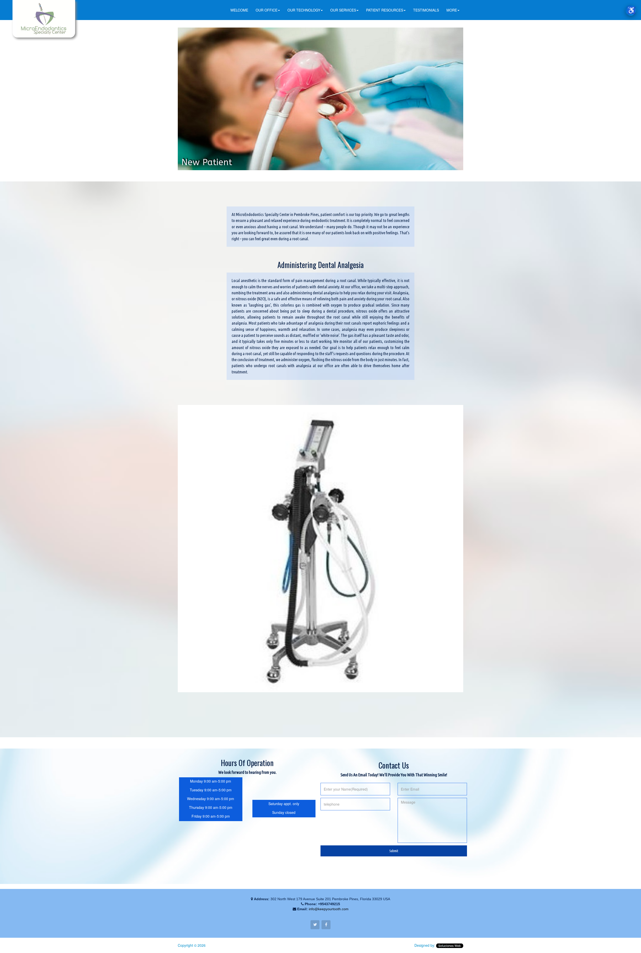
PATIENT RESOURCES (384, 10)
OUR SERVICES (343, 10)
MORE (451, 10)
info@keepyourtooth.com (329, 909)
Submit (393, 851)
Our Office (266, 10)
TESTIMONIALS (426, 10)
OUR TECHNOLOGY (303, 10)
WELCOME (239, 10)
